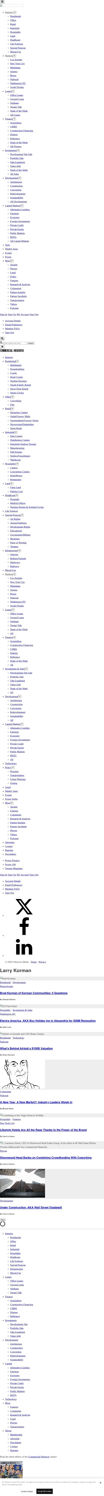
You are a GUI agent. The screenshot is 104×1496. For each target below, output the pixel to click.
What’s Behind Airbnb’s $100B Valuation (26, 1048)
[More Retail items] (12, 408)
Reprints (9, 850)
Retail (13, 24)
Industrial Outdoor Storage (23, 444)
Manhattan (15, 67)
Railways (14, 566)
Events (8, 253)
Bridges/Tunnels (18, 558)
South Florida (17, 87)
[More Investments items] (18, 150)
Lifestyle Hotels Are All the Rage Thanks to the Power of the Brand (43, 1130)
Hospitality (15, 32)
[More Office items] (12, 396)
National (14, 79)
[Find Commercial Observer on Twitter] (24, 915)
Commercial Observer (38, 1456)
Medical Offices (17, 503)
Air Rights (15, 519)
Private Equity (17, 229)
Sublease (14, 103)
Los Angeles (16, 59)
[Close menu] (2, 347)
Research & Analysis (20, 284)
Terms (34, 962)
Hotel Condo (16, 377)
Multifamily (16, 365)
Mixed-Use (15, 51)
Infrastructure (11, 550)
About (8, 1430)
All (11, 633)
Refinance (15, 138)
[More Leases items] (13, 91)
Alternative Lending (20, 209)
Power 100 (10, 864)
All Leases (15, 115)
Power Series (11, 799)
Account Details (13, 320)
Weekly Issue (11, 249)
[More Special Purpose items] (22, 515)
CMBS (13, 126)
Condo (13, 373)
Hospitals (14, 499)
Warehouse (15, 459)
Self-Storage (16, 452)
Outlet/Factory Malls (20, 416)
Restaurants (15, 479)
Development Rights (20, 527)
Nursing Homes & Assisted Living (27, 507)
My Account (23, 314)
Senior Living (17, 392)
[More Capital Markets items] (21, 205)
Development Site (19, 1324)
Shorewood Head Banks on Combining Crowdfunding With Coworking (46, 1157)
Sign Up (12, 314)
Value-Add (15, 166)
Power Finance (12, 860)
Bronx (13, 75)
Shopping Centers (19, 412)
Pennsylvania (6, 986)
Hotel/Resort (16, 475)
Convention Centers (20, 471)
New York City (17, 63)
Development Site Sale (21, 154)
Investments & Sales (15, 668)
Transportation (17, 300)
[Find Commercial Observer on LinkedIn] (24, 955)
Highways (15, 562)
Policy (13, 276)
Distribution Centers (20, 440)
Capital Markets (12, 205)
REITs (13, 237)
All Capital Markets (19, 241)
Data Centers (16, 436)
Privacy (42, 962)
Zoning (13, 783)
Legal (13, 272)
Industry (9, 357)
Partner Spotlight (18, 296)
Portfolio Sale (16, 158)
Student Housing (18, 381)
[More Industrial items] (15, 432)
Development (11, 178)
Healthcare (15, 40)
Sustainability (16, 197)
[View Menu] (2, 2)
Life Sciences (16, 44)
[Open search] (2, 339)
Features (14, 280)
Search (30, 343)
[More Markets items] (14, 55)
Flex (12, 404)
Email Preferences (13, 324)
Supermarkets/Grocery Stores (24, 420)
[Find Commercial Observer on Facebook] (24, 935)
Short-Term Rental (19, 389)
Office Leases (16, 95)
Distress (14, 134)
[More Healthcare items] (16, 495)
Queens (13, 71)
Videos (13, 304)
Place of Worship (18, 542)
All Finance (15, 146)
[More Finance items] (14, 118)
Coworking (15, 400)
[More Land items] (11, 483)
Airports (14, 554)
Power (8, 257)
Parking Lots (16, 491)
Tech (7, 245)
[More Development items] (19, 178)
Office (13, 20)
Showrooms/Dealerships (22, 424)
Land (12, 36)
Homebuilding (17, 369)
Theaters (14, 546)
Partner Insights (17, 292)
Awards (13, 264)
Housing (14, 771)
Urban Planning (18, 779)
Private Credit (16, 225)
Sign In (3, 314)
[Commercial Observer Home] (12, 6)
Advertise (9, 842)
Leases (8, 91)
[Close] (100, 1483)
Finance (9, 119)
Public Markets (17, 233)
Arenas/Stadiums (18, 523)
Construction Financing (21, 130)
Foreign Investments (20, 221)
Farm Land (15, 487)
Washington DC (18, 83)
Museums (15, 538)
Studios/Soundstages (20, 456)
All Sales (14, 174)
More (7, 260)
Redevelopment (17, 193)
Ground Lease (17, 99)
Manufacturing (17, 448)
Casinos (14, 467)
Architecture (16, 182)
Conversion (15, 190)
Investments (11, 150)
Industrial (14, 28)
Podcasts (14, 308)
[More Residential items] (17, 361)
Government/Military (20, 534)
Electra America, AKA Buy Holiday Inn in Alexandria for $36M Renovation (48, 1021)
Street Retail (16, 428)
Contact (9, 846)
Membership (16, 1434)
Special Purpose (18, 48)
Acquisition (15, 122)
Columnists (15, 288)
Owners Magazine (14, 868)
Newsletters (10, 854)
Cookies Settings (27, 1491)
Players (13, 268)
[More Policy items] (12, 767)
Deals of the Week (19, 111)
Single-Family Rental (20, 385)
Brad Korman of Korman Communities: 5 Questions (33, 993)
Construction (16, 186)
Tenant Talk (16, 107)
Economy (15, 217)
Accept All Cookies (44, 1491)
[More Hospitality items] (17, 463)
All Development (18, 201)
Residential (15, 16)
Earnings (14, 213)
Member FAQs (12, 328)
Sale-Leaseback (17, 162)
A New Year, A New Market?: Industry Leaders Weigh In (36, 1102)
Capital (8, 1363)
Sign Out (34, 314)
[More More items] (11, 260)
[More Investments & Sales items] (26, 668)
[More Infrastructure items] (19, 550)
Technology (11, 763)
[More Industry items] (14, 12)
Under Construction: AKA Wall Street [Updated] (31, 1207)
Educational (16, 530)
